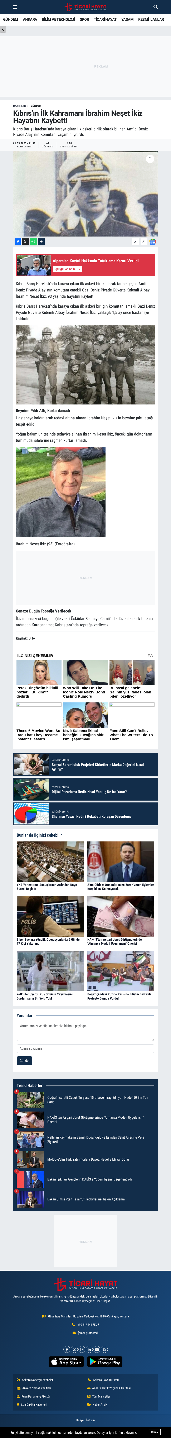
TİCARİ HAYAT (105, 19)
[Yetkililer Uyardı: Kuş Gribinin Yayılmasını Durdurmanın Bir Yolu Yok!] (50, 971)
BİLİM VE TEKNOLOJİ (58, 19)
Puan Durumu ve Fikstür (35, 1396)
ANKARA (30, 19)
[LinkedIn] (89, 1349)
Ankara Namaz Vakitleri (36, 1388)
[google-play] (104, 1361)
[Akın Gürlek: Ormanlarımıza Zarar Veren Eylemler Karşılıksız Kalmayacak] (121, 861)
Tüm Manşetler (101, 1396)
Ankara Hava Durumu (106, 1380)
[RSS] (104, 1349)
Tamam (154, 1432)
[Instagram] (81, 1349)
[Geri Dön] (3, 29)
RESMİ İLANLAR (151, 19)
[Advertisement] (85, 577)
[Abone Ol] (152, 241)
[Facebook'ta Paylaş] (18, 241)
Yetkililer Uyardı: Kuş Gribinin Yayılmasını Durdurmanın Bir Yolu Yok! (45, 996)
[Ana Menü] (15, 7)
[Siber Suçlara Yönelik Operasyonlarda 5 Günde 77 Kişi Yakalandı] (50, 916)
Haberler (19, 105)
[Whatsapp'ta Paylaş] (33, 241)
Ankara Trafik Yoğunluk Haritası (111, 1388)
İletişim (90, 1420)
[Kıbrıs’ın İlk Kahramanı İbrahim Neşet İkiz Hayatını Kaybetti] (85, 194)
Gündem (36, 105)
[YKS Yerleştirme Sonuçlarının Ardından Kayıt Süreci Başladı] (50, 861)
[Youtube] (96, 1349)
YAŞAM (127, 19)
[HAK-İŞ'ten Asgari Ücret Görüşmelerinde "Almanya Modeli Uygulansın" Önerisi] (121, 916)
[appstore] (66, 1361)
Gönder (25, 1060)
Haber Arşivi (100, 1405)
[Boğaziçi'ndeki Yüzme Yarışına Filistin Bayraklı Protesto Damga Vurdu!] (121, 971)
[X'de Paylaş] (25, 241)
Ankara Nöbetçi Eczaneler (37, 1380)
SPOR (84, 19)
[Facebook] (66, 1349)
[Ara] (155, 7)
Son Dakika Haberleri (34, 1405)
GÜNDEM (10, 19)
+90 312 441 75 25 (88, 1325)
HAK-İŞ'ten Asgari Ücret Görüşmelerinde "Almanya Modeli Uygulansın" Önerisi (114, 941)
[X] (74, 1349)
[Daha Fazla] (41, 241)
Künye (80, 1420)
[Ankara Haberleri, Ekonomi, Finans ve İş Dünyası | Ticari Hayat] (85, 7)
